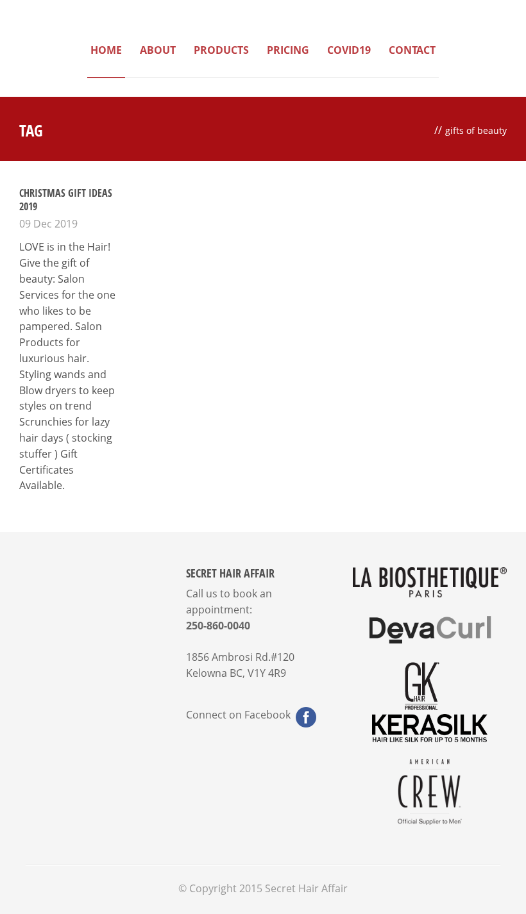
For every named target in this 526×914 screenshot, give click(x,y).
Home (106, 50)
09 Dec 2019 (48, 224)
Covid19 (349, 50)
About (158, 50)
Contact (412, 50)
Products (221, 50)
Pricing (288, 50)
